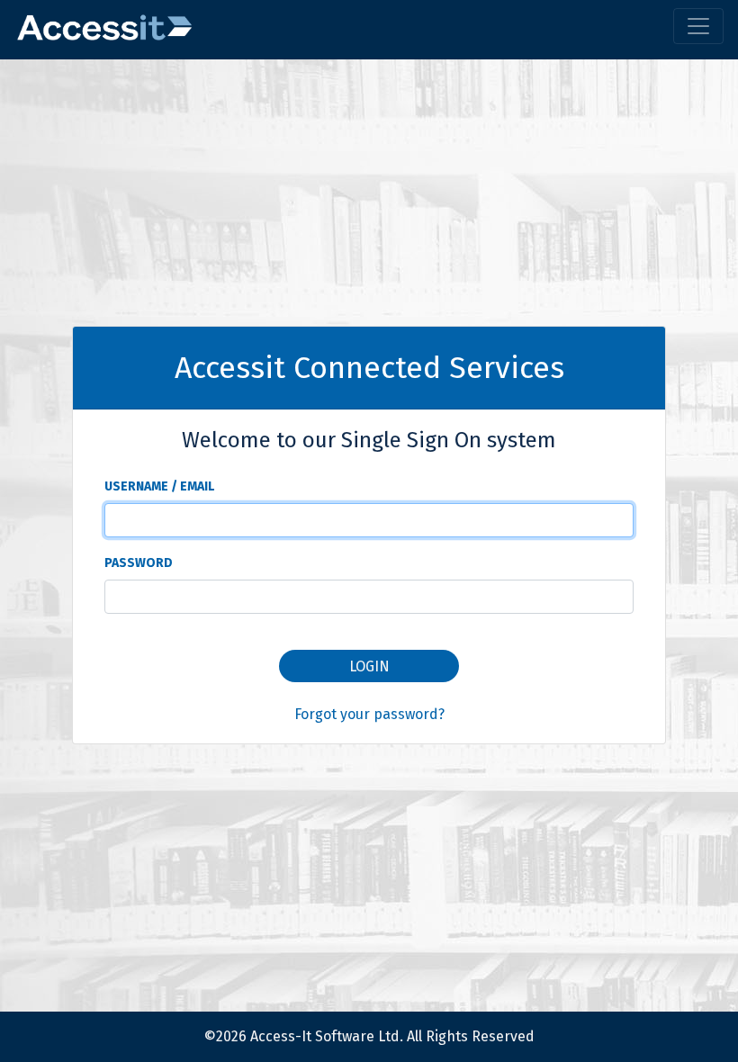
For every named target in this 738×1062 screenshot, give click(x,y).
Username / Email (159, 486)
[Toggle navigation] (698, 26)
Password (138, 563)
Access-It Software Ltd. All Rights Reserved (392, 1036)
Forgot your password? (369, 714)
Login (369, 666)
